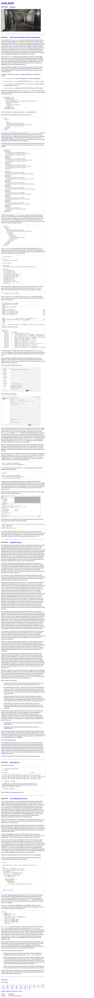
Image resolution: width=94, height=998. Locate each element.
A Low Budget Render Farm (18, 798)
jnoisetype (6, 727)
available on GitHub (25, 74)
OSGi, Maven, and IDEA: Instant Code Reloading (25, 37)
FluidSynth (19, 737)
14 (16, 986)
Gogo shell (41, 136)
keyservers (16, 792)
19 (38, 986)
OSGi (6, 46)
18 (34, 986)
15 (21, 986)
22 (7, 988)
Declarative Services (8, 137)
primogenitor (7, 437)
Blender (25, 801)
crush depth (7, 3)
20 (43, 986)
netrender (23, 828)
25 (21, 988)
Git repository (37, 854)
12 (7, 986)
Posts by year (4, 979)
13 (12, 986)
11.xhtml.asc (11, 994)
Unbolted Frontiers (16, 542)
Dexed (34, 643)
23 (12, 988)
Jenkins (11, 834)
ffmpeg (29, 944)
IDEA (35, 47)
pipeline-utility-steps (13, 895)
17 (29, 986)
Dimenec (12, 7)
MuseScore (18, 616)
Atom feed (8, 991)
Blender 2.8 (36, 970)
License (20, 991)
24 (16, 988)
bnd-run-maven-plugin (31, 58)
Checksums (15, 991)
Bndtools (15, 41)
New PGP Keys (14, 762)
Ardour (11, 734)
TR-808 (3, 753)
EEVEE (16, 972)
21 (3, 988)
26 (25, 988)
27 (29, 988)
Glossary (3, 991)
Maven (30, 47)
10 (43, 985)
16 (25, 986)
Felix (15, 136)
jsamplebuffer (7, 722)
